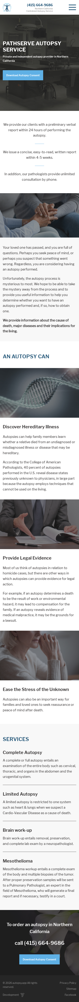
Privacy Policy (68, 982)
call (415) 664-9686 (39, 943)
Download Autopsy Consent (23, 75)
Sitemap (71, 988)
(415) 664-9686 (40, 5)
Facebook (70, 994)
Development (11, 994)
